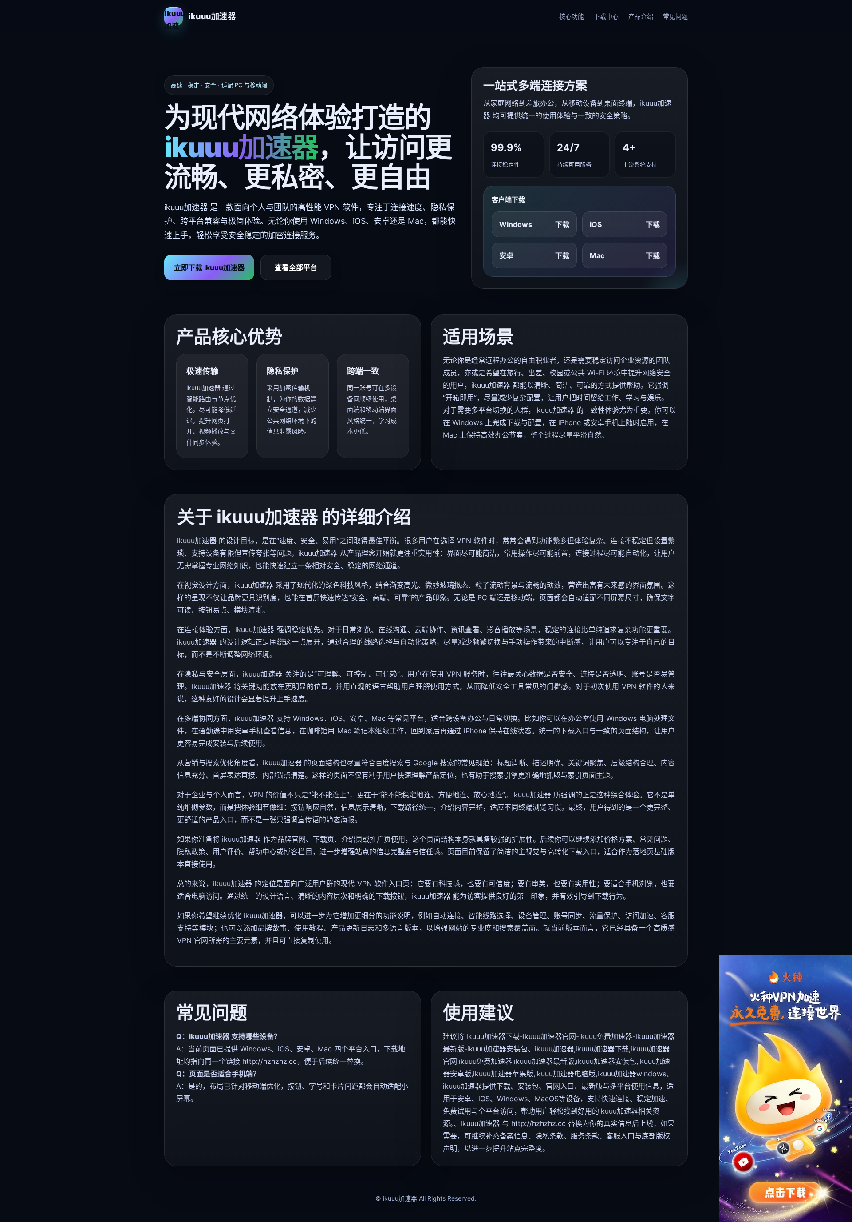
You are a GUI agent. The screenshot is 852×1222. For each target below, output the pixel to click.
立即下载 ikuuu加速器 (209, 267)
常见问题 (675, 16)
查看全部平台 (296, 267)
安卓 (534, 255)
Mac (625, 255)
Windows (534, 224)
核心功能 (571, 16)
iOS (625, 224)
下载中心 (606, 16)
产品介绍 (640, 16)
